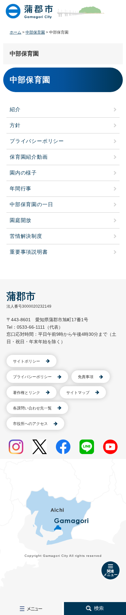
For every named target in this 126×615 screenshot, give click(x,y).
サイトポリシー (26, 361)
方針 (15, 125)
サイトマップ (77, 392)
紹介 (15, 109)
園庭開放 (20, 220)
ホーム (15, 32)
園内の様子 (23, 172)
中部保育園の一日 (31, 204)
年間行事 (20, 188)
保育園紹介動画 (29, 157)
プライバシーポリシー (37, 141)
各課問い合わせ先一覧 (32, 408)
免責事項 (85, 377)
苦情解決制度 (26, 236)
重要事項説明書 (29, 252)
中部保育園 (35, 32)
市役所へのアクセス (30, 423)
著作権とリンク (26, 392)
